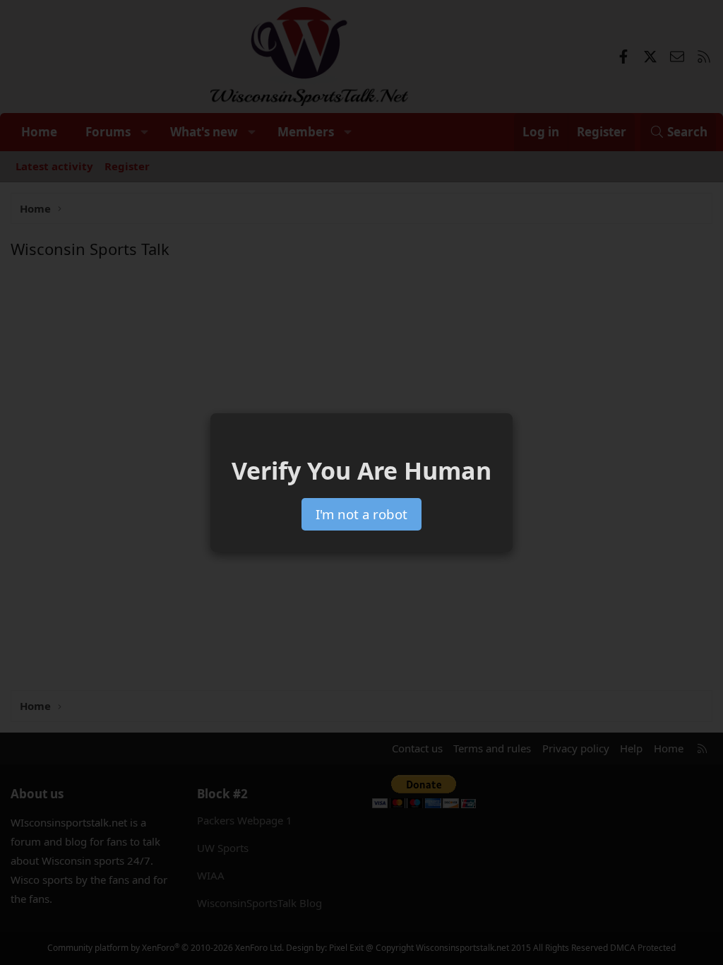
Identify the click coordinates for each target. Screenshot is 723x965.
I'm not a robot (361, 514)
